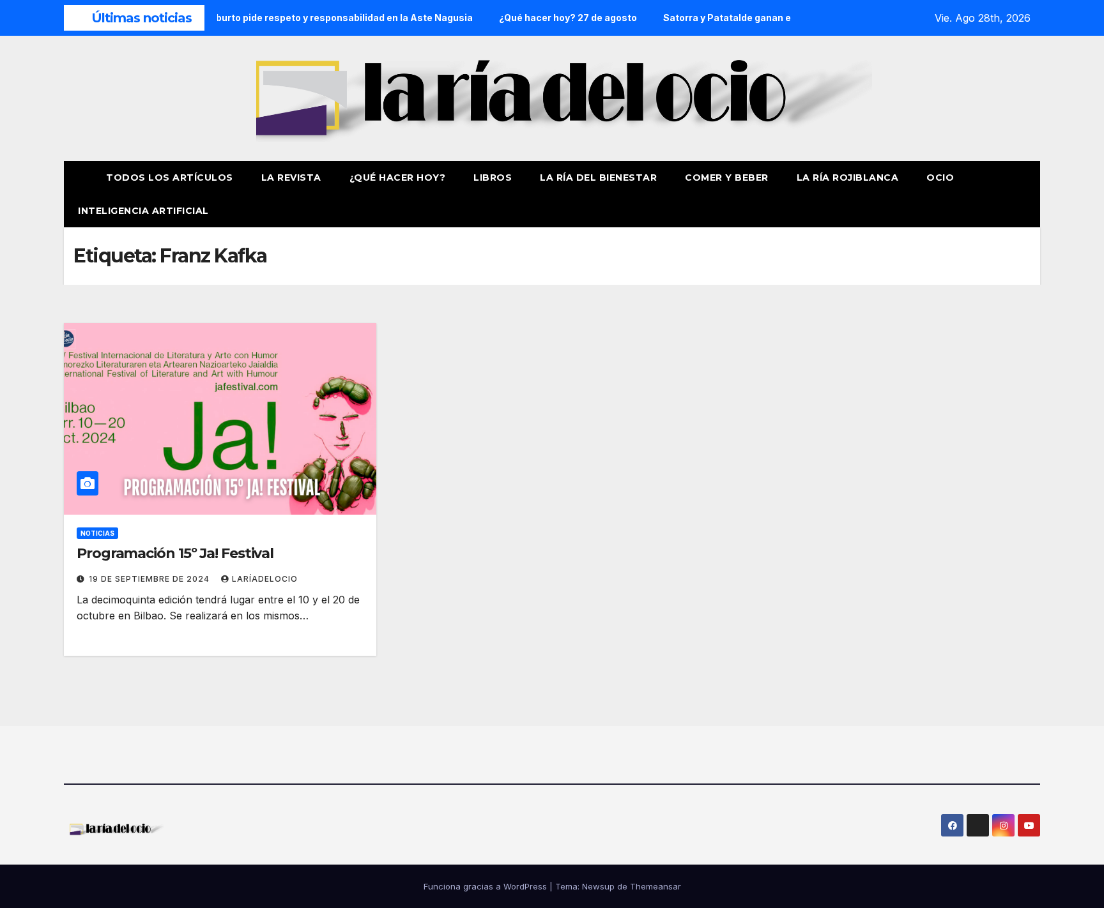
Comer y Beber (727, 177)
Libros (492, 177)
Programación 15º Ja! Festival (175, 553)
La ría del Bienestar (598, 177)
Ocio (941, 177)
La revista (291, 177)
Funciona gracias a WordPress (486, 886)
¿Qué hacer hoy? (397, 177)
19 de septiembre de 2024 (150, 579)
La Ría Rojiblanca (848, 177)
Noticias (97, 533)
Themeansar (655, 886)
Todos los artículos (169, 177)
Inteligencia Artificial (143, 210)
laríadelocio (265, 579)
